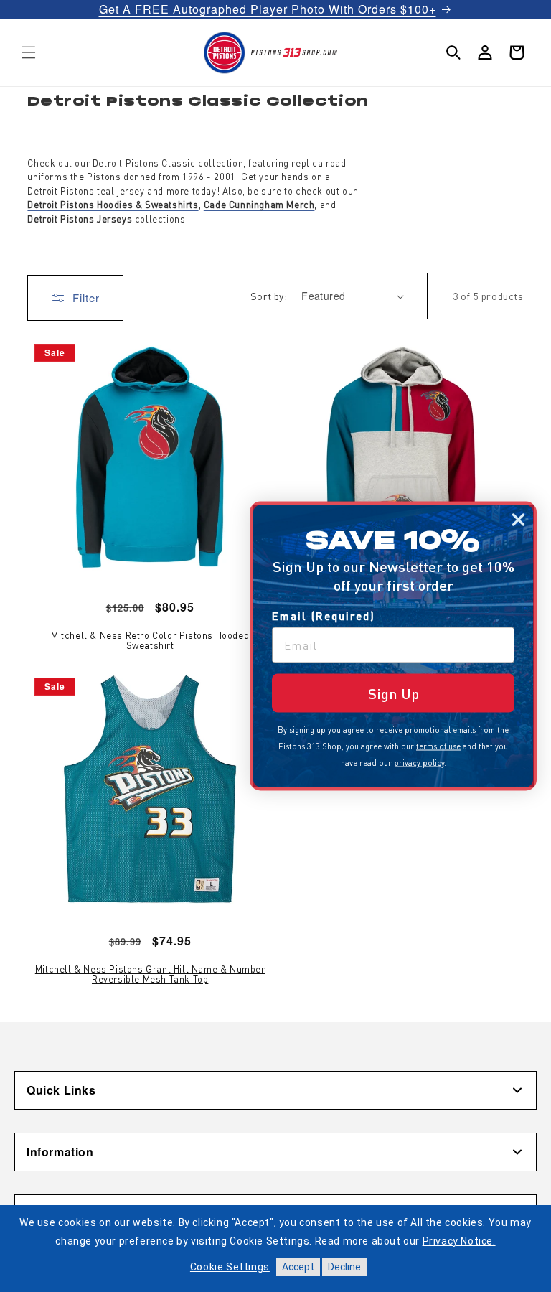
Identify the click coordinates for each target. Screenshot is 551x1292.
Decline (344, 1267)
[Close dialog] (518, 520)
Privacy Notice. (459, 1241)
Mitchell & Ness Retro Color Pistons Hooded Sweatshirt (150, 640)
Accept (298, 1267)
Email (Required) (323, 616)
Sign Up (393, 693)
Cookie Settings (230, 1267)
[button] (28, 52)
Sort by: (268, 295)
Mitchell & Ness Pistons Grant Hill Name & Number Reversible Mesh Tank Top (150, 974)
